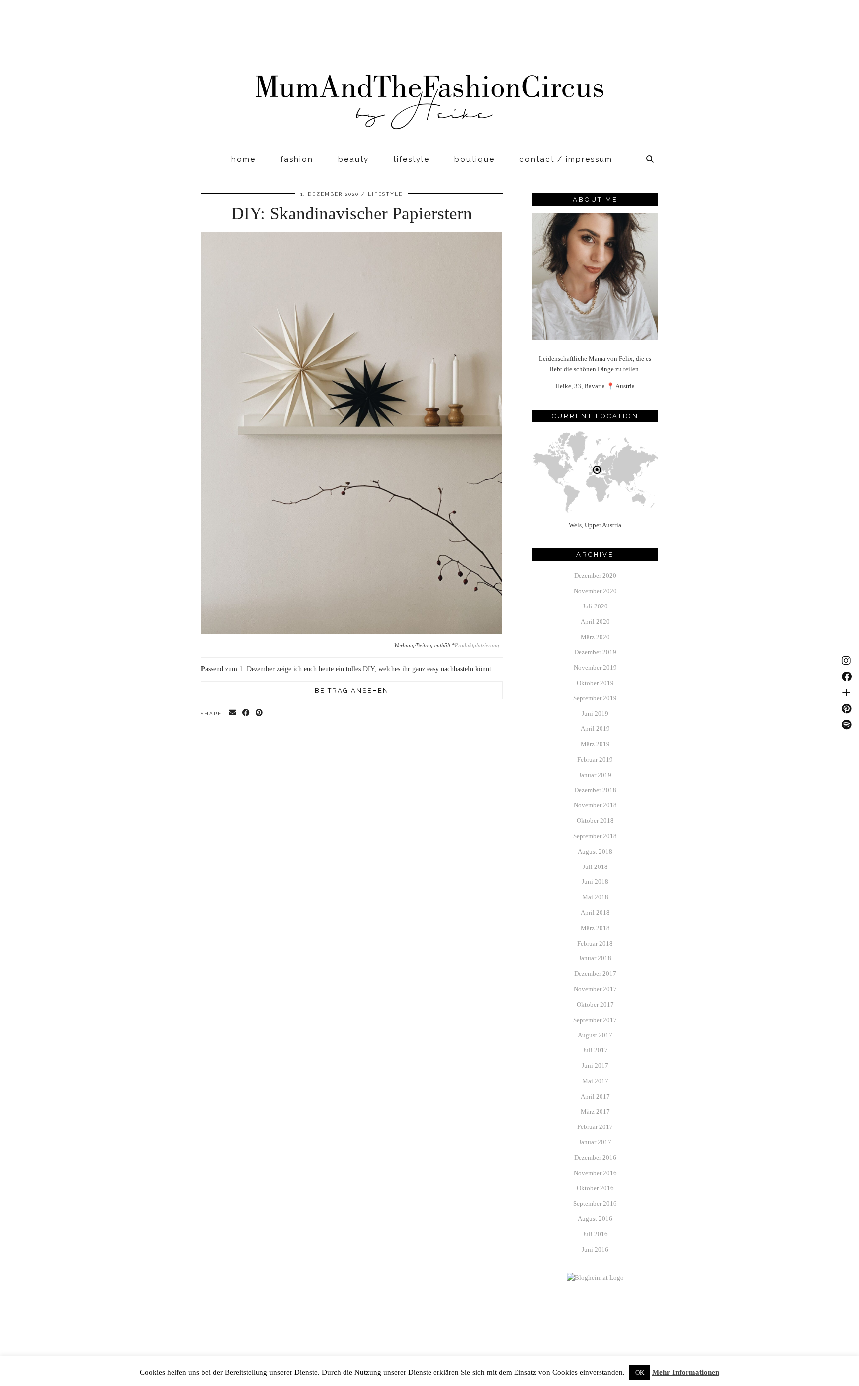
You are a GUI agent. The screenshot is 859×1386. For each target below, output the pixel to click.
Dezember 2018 (595, 790)
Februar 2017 (595, 1126)
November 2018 (595, 805)
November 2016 (595, 1173)
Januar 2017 (595, 1142)
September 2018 (595, 836)
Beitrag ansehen (352, 690)
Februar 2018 (595, 943)
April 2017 (595, 1096)
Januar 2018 (595, 958)
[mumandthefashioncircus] (429, 75)
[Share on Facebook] (246, 713)
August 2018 (595, 851)
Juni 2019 (595, 713)
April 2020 (595, 621)
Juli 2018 (595, 866)
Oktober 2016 (595, 1188)
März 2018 (595, 928)
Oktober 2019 (595, 683)
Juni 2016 (595, 1249)
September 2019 (595, 698)
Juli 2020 (595, 606)
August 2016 (595, 1218)
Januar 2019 (595, 775)
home (243, 159)
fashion (296, 159)
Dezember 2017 (595, 973)
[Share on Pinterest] (259, 713)
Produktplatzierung (477, 645)
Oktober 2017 (595, 1004)
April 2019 (595, 728)
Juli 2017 (595, 1050)
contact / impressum (565, 159)
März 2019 (595, 744)
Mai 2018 (595, 897)
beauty (353, 159)
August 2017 (595, 1035)
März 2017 (595, 1111)
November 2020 (595, 591)
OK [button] (639, 1372)
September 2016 (595, 1203)
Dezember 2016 (595, 1157)
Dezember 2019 (595, 652)
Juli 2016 (595, 1234)
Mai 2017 (595, 1081)
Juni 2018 (595, 881)
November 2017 (595, 989)
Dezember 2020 (595, 575)
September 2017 (595, 1020)
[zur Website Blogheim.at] (595, 1277)
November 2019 (595, 667)
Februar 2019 (595, 759)
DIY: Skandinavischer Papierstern (351, 213)
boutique (474, 159)
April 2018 (595, 912)
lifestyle (412, 159)
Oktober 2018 (595, 820)
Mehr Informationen (685, 1372)
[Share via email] (233, 713)
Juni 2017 (595, 1065)
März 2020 (595, 637)
